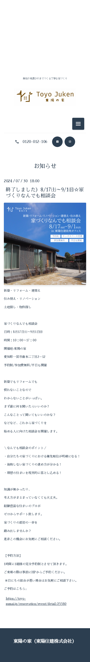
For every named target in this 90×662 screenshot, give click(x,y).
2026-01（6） (45, 194)
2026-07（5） (45, 53)
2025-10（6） (45, 226)
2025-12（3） (45, 204)
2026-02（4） (45, 183)
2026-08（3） (45, 42)
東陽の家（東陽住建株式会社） (44, 641)
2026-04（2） (45, 161)
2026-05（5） (45, 150)
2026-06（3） (45, 64)
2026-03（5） (45, 172)
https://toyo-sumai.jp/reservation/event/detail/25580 (36, 601)
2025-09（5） (45, 237)
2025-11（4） (45, 215)
